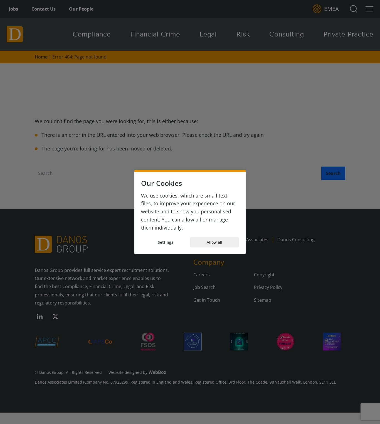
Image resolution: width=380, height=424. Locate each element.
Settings (165, 242)
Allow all (214, 242)
